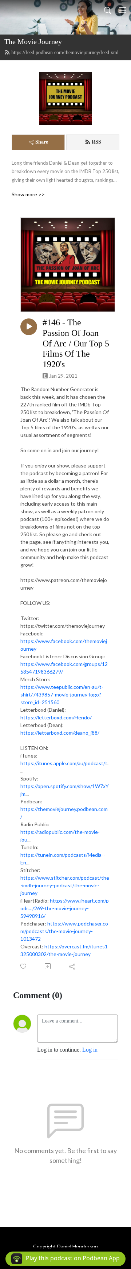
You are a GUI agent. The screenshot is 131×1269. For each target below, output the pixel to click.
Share (41, 142)
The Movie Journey (33, 41)
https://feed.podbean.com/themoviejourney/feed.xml (65, 52)
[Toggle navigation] (122, 10)
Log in (90, 1050)
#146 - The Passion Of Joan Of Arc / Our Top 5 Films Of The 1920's (76, 343)
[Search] (107, 10)
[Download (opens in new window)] (48, 966)
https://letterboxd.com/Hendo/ (56, 717)
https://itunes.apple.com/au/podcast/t (63, 763)
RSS (96, 142)
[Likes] (24, 966)
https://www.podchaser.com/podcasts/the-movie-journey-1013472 (64, 931)
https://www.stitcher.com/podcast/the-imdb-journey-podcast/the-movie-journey (64, 885)
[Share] (72, 966)
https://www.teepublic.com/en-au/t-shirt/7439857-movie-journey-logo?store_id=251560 (61, 694)
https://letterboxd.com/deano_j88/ (59, 733)
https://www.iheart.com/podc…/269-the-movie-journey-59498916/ (64, 908)
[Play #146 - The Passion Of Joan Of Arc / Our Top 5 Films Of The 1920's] (28, 326)
